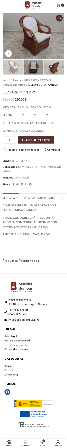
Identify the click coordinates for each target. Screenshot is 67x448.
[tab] (11, 197)
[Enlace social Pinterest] (22, 184)
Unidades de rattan (14, 84)
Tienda (17, 80)
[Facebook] (7, 392)
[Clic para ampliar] (8, 53)
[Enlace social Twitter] (17, 184)
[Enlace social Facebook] (13, 184)
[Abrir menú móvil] (4, 5)
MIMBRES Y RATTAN (38, 80)
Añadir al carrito (36, 140)
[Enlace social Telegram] (30, 184)
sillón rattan (22, 177)
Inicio (6, 80)
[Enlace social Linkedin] (26, 184)
